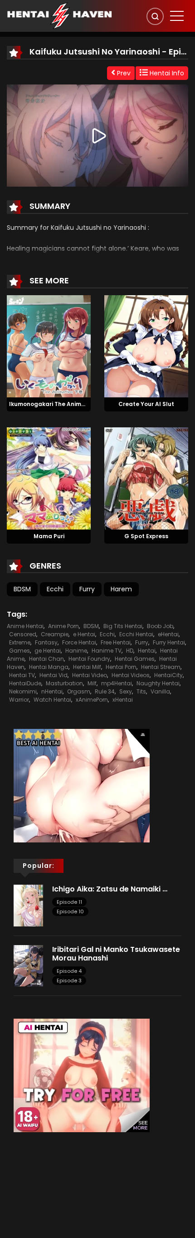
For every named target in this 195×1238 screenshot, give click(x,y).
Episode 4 (69, 971)
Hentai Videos (131, 675)
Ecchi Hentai (136, 634)
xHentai (122, 699)
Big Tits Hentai (122, 626)
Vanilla (160, 691)
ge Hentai (47, 650)
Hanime (76, 650)
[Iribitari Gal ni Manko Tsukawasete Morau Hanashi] (28, 965)
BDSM (22, 589)
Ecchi (55, 589)
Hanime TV (107, 650)
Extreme (19, 642)
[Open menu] (177, 16)
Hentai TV (22, 675)
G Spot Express (146, 536)
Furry (87, 589)
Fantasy (46, 642)
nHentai (52, 691)
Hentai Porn (121, 667)
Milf (92, 683)
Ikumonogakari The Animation (53, 404)
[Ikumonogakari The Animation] (49, 346)
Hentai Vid (53, 675)
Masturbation (64, 683)
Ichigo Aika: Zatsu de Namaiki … (109, 889)
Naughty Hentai (158, 683)
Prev (123, 73)
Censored (22, 634)
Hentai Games (135, 659)
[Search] (155, 16)
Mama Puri (49, 536)
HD (129, 650)
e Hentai (84, 634)
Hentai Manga (48, 667)
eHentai (168, 634)
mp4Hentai (116, 683)
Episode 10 (70, 911)
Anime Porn (63, 626)
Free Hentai (116, 642)
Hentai (147, 650)
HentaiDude (25, 683)
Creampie (54, 634)
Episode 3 (69, 980)
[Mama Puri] (49, 477)
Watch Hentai (52, 699)
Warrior (19, 699)
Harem (121, 589)
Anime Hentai (25, 626)
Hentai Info (166, 73)
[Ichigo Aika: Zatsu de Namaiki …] (28, 905)
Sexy (125, 691)
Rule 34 (105, 691)
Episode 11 (69, 902)
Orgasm (78, 691)
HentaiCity (168, 675)
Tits (141, 691)
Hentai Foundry (89, 659)
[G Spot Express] (146, 477)
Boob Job (160, 626)
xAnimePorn (92, 699)
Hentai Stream (160, 667)
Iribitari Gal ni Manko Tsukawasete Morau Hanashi (116, 953)
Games (19, 650)
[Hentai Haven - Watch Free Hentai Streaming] (59, 15)
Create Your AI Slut (146, 404)
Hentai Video (89, 675)
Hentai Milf (87, 667)
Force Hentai (79, 642)
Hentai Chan (46, 659)
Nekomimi (23, 691)
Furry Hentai (169, 642)
